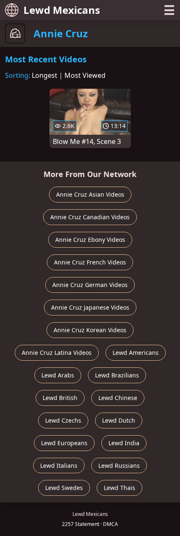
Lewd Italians (58, 465)
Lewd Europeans (64, 443)
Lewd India (123, 443)
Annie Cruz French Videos (90, 262)
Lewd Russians (119, 465)
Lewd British (60, 398)
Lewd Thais (119, 488)
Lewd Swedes (64, 488)
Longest (44, 75)
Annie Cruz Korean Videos (90, 330)
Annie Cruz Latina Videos (57, 352)
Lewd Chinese (117, 398)
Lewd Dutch (118, 420)
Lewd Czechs (63, 420)
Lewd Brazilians (117, 375)
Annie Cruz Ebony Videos (90, 240)
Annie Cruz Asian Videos (90, 194)
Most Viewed (84, 75)
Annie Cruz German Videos (90, 285)
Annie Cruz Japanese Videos (90, 307)
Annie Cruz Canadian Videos (90, 217)
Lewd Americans (136, 352)
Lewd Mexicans (61, 10)
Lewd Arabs (57, 375)
